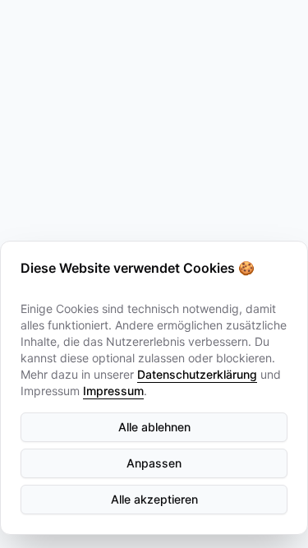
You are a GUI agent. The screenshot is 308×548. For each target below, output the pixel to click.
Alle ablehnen (154, 427)
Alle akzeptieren (154, 499)
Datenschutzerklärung (197, 374)
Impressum (113, 391)
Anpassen (154, 463)
